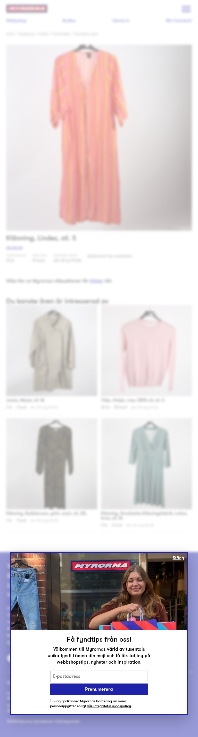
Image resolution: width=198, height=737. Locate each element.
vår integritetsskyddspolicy (109, 706)
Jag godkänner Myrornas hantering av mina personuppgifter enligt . (91, 704)
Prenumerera (99, 689)
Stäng (178, 558)
